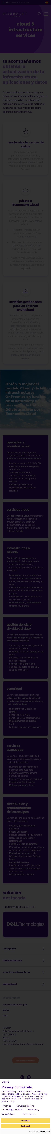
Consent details (8, 1114)
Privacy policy (29, 1114)
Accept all (25, 1120)
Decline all (25, 1126)
